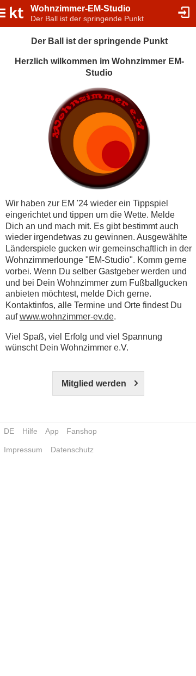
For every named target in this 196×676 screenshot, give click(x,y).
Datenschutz (72, 449)
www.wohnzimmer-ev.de (67, 316)
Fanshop (81, 431)
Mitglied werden (94, 383)
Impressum (23, 449)
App (52, 431)
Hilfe (30, 431)
